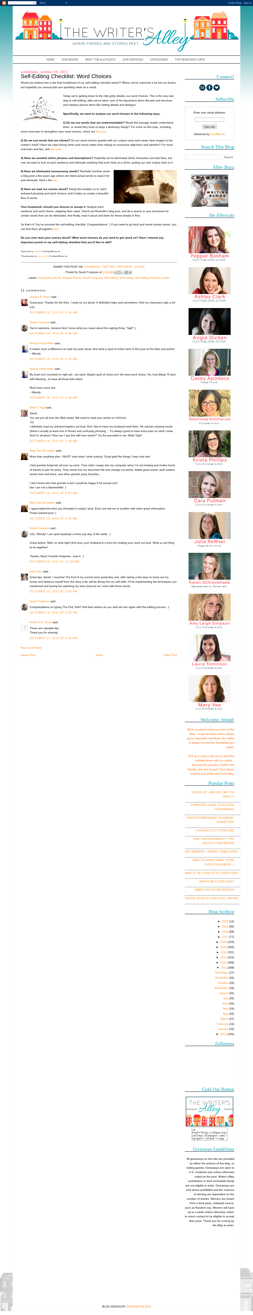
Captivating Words (49, 277)
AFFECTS (208, 843)
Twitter (108, 266)
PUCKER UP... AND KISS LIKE (210, 792)
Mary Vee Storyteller (42, 450)
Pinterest (124, 266)
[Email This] (115, 272)
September (221, 988)
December (222, 972)
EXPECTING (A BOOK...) (219, 864)
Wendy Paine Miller (42, 343)
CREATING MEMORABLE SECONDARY (210, 817)
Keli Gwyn (36, 571)
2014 (224, 952)
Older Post (170, 655)
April (226, 1013)
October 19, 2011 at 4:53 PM (53, 612)
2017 (225, 936)
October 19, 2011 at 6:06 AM (53, 397)
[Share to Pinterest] (130, 272)
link (55, 180)
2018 (225, 931)
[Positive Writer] (209, 205)
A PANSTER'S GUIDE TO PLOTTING (212, 805)
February (223, 1024)
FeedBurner (217, 134)
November (222, 977)
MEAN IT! (228, 796)
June (225, 1003)
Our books (70, 59)
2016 (224, 941)
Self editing (111, 277)
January (223, 1028)
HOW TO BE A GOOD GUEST (216, 881)
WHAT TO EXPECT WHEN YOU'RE (213, 860)
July (226, 998)
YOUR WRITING (224, 843)
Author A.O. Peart (41, 622)
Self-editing (126, 277)
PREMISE (228, 809)
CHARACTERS (225, 822)
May (226, 1008)
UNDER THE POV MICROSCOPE (214, 889)
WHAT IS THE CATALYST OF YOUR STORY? (212, 873)
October (223, 982)
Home (50, 59)
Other (140, 266)
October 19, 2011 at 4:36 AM (53, 333)
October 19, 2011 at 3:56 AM (53, 312)
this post (101, 131)
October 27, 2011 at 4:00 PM (53, 638)
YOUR (218, 809)
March (224, 1018)
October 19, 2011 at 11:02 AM (54, 561)
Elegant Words (72, 277)
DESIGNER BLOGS (138, 1306)
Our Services (133, 59)
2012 (224, 962)
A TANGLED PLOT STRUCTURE (215, 830)
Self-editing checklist (147, 277)
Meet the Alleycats (100, 59)
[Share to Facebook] (126, 272)
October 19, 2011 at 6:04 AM (53, 358)
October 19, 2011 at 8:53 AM (53, 492)
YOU (231, 792)
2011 (224, 967)
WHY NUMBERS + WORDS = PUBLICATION (211, 851)
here (56, 229)
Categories (159, 59)
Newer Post (28, 655)
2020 (225, 921)
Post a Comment (31, 647)
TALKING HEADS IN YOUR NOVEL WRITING (211, 898)
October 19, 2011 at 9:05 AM (53, 518)
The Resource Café (190, 59)
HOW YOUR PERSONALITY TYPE (213, 839)
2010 (224, 1034)
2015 (224, 947)
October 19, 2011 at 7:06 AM (53, 440)
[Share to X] (123, 272)
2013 (224, 957)
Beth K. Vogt (37, 407)
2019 (225, 926)
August (224, 993)
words (166, 277)
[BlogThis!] (119, 272)
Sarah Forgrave (92, 277)
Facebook (91, 266)
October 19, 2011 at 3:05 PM (53, 591)
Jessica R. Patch (40, 296)
